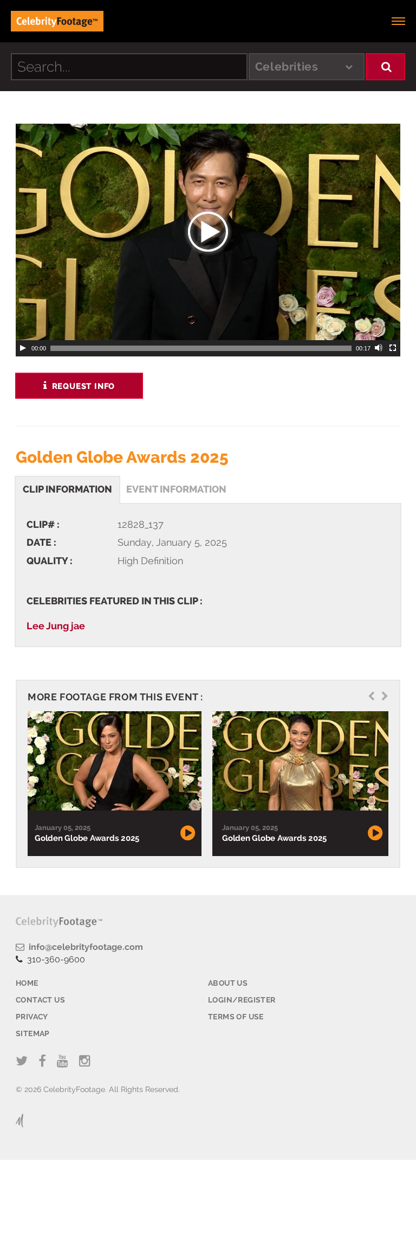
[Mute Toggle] (379, 348)
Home (27, 983)
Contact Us (40, 999)
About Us (228, 983)
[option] (113, 783)
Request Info (82, 386)
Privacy (32, 1016)
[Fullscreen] (393, 348)
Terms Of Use (236, 1016)
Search (385, 66)
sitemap (33, 1033)
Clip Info (67, 489)
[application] (208, 232)
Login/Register (242, 999)
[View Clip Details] (113, 761)
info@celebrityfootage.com (83, 947)
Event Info (176, 489)
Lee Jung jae (56, 625)
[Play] (22, 348)
